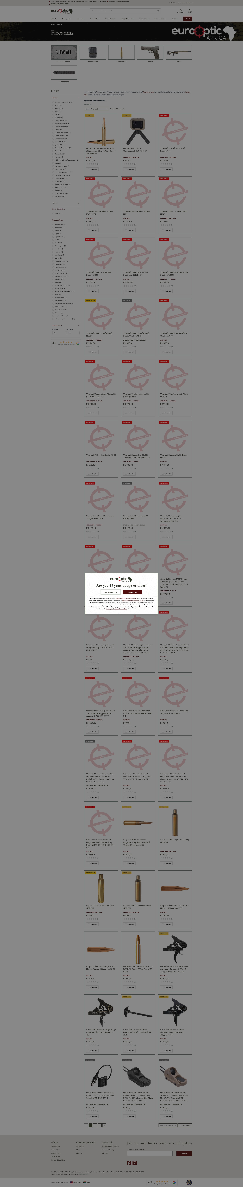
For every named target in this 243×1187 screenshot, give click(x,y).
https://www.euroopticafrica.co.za (126, 598)
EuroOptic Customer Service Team (117, 609)
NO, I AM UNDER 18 (110, 592)
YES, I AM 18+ (132, 592)
